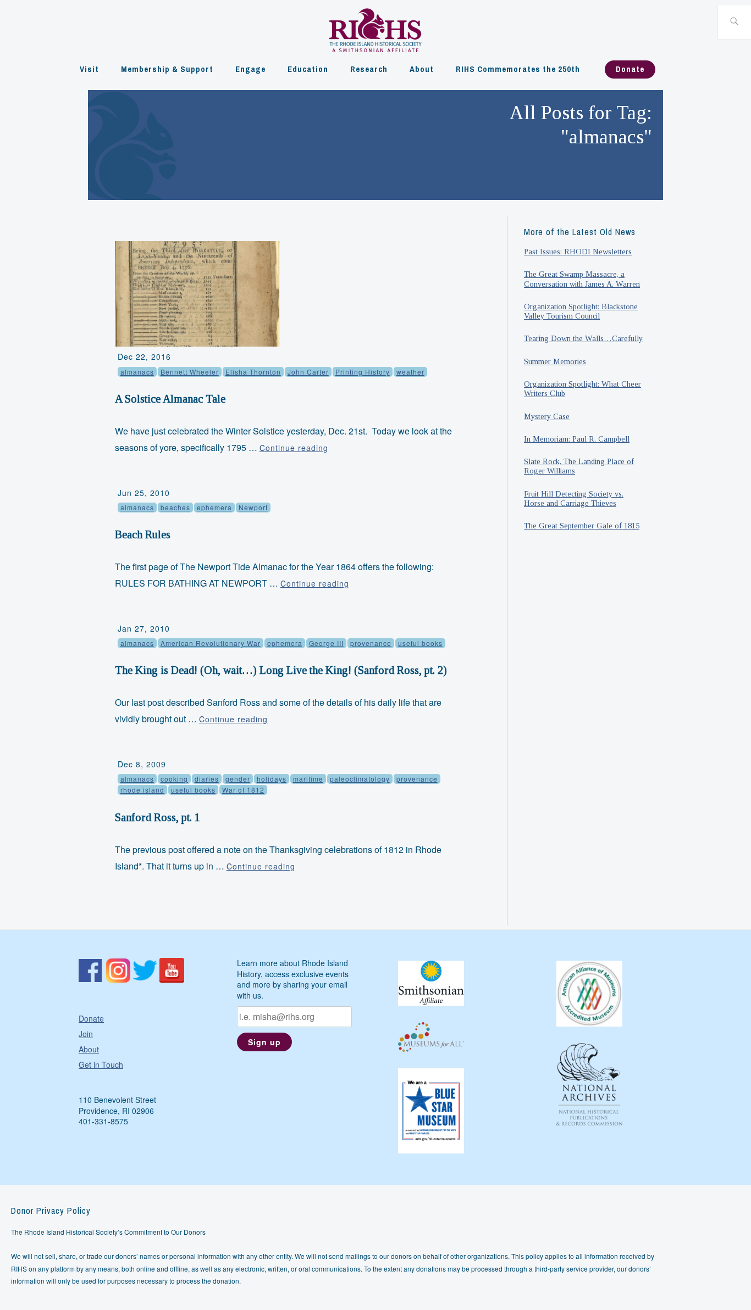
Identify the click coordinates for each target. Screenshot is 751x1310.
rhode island (142, 789)
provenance (370, 643)
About (422, 69)
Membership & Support (167, 69)
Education (308, 69)
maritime (308, 778)
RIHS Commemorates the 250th (518, 69)
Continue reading (293, 447)
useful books (420, 643)
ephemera (214, 507)
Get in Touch (101, 1064)
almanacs (137, 371)
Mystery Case (547, 416)
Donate (630, 69)
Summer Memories (555, 361)
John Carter (308, 371)
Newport (253, 507)
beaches (175, 507)
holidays (271, 778)
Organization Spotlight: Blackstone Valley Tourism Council (581, 311)
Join (86, 1033)
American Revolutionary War (211, 643)
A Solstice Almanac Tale (170, 399)
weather (410, 371)
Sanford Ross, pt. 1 (157, 817)
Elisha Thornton (253, 371)
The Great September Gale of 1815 (581, 525)
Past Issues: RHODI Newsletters (578, 251)
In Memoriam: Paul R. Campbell (576, 438)
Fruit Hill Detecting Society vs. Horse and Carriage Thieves (573, 498)
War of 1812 (243, 789)
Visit (89, 69)
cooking (174, 778)
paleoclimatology (360, 778)
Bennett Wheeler (190, 371)
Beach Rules (142, 534)
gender (237, 778)
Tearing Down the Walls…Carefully (583, 338)
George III (326, 643)
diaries (207, 778)
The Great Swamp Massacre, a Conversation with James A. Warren (582, 279)
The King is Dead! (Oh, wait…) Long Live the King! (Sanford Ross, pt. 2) (281, 670)
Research (369, 69)
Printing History (362, 371)
